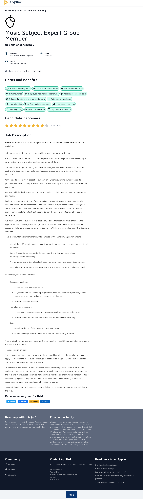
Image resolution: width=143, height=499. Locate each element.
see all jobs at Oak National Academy (26, 10)
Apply (71, 494)
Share (12, 402)
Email (35, 402)
